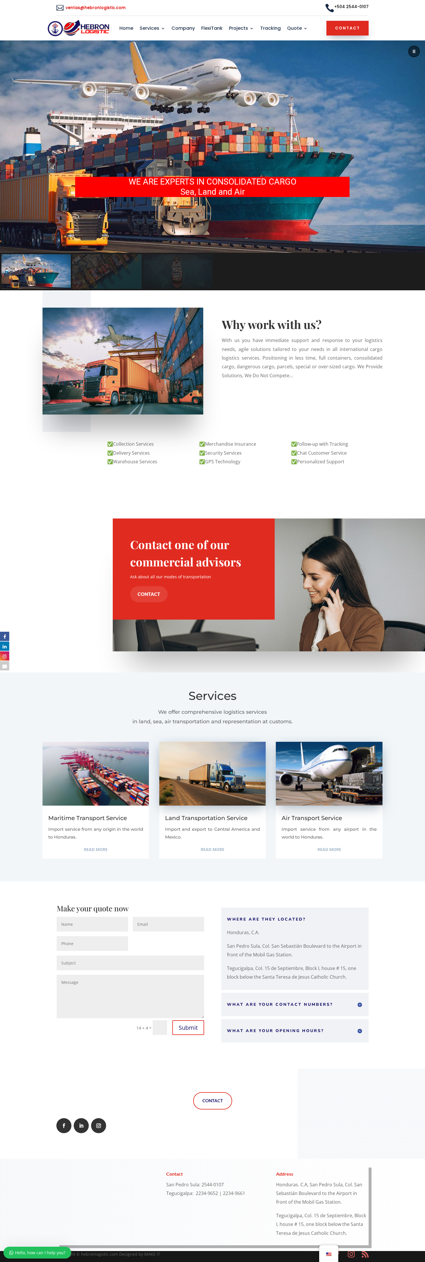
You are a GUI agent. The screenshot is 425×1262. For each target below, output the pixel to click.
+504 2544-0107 (351, 7)
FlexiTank (212, 28)
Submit (188, 1027)
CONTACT (149, 594)
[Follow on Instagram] (98, 1125)
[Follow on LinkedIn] (81, 1125)
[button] (414, 51)
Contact (347, 28)
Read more (96, 849)
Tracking (270, 28)
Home (126, 28)
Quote (294, 28)
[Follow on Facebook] (63, 1125)
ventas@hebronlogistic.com (96, 7)
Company (183, 28)
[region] (212, 165)
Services (149, 28)
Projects (238, 28)
